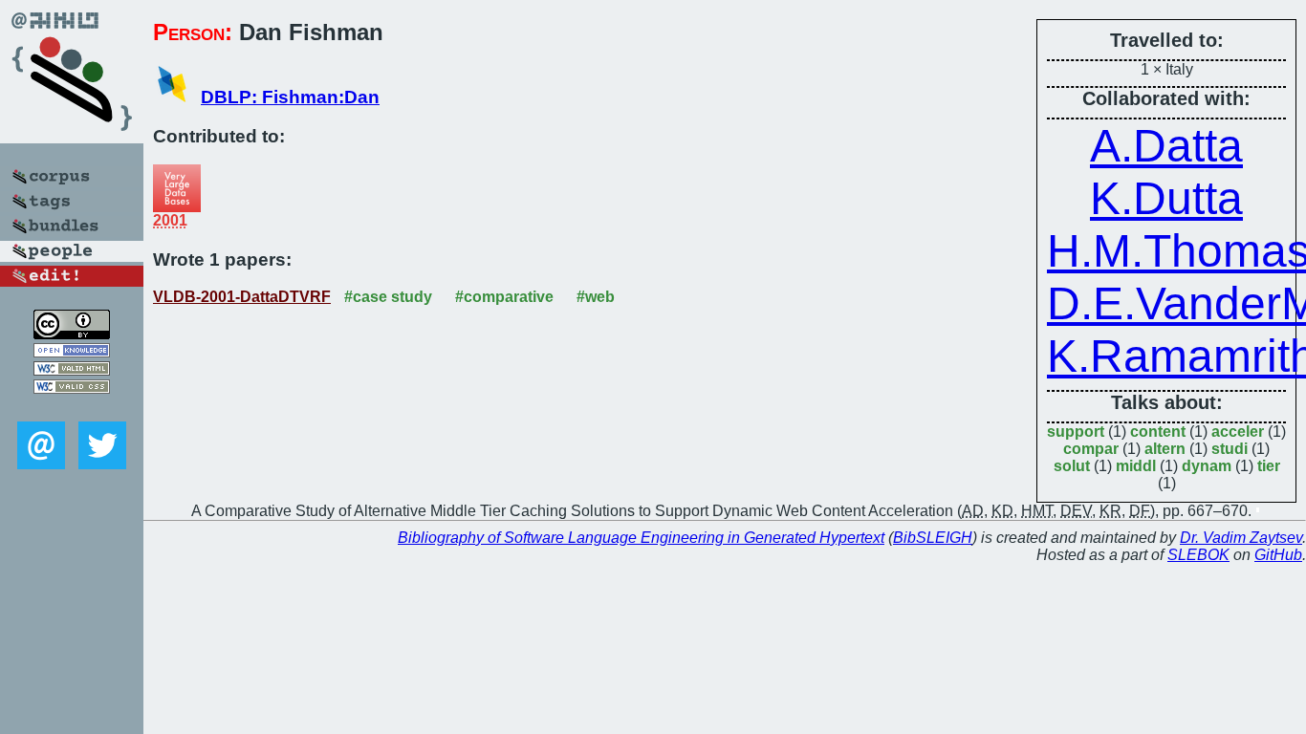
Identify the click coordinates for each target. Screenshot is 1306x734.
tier (1268, 466)
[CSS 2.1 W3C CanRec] (71, 407)
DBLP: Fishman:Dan (290, 97)
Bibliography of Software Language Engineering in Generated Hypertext (641, 537)
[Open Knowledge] (71, 352)
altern (1165, 449)
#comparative (504, 297)
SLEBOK (1198, 555)
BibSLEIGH (932, 537)
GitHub (1278, 555)
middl (1136, 466)
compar (1091, 449)
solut (1072, 466)
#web (596, 297)
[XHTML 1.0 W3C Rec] (71, 370)
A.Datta (1166, 145)
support (1075, 431)
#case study (388, 297)
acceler (1237, 431)
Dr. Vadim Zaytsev (1241, 537)
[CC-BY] (71, 334)
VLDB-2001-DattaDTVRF (242, 297)
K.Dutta (1166, 198)
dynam (1206, 466)
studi (1229, 449)
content (1158, 431)
